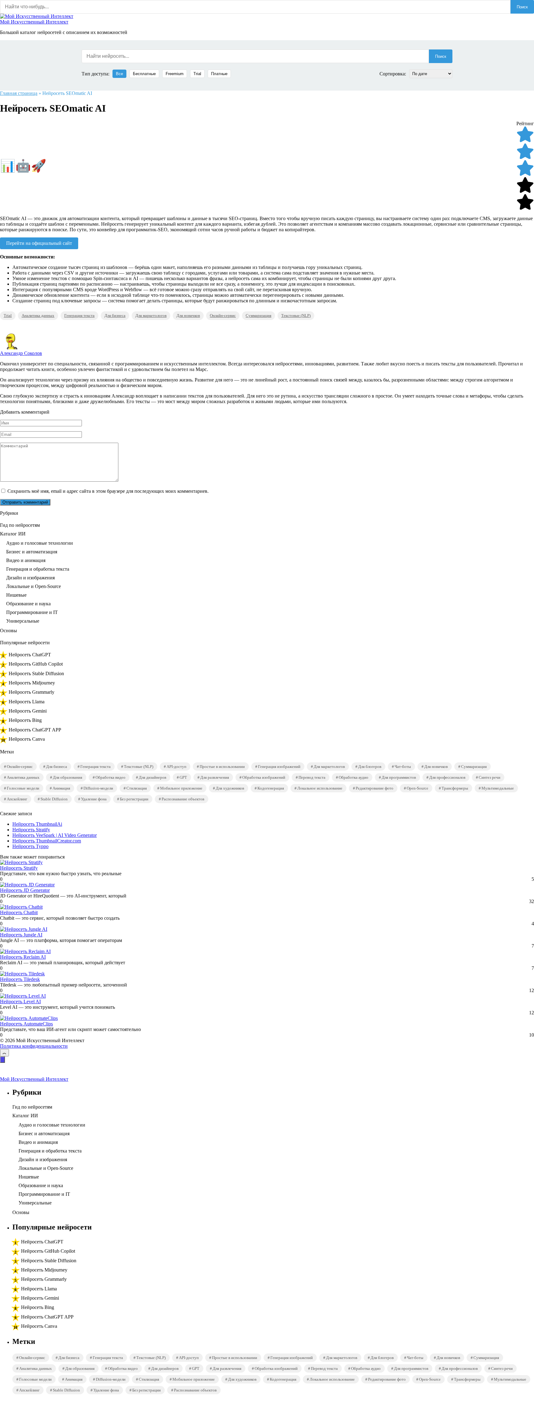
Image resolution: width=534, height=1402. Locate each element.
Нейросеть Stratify (31, 829)
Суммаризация (258, 315)
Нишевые (16, 595)
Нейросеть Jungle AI (21, 934)
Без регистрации (134, 799)
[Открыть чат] (2, 1059)
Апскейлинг (17, 799)
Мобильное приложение (181, 788)
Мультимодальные (497, 788)
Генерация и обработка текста (37, 569)
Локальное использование (319, 788)
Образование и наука (28, 603)
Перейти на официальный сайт (39, 243)
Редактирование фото (374, 788)
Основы (8, 630)
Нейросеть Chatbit (19, 912)
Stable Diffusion (54, 799)
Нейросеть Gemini (28, 711)
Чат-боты (403, 766)
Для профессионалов (447, 777)
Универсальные (22, 621)
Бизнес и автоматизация (31, 551)
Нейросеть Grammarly (31, 692)
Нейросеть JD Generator (25, 890)
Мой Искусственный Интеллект (34, 21)
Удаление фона (94, 799)
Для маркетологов (151, 315)
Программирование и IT (32, 612)
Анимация (61, 788)
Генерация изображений (279, 766)
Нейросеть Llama (26, 701)
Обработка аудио (353, 777)
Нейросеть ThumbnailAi (37, 824)
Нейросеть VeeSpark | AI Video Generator (54, 835)
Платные (219, 73)
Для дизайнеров (152, 777)
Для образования (67, 777)
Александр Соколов (21, 353)
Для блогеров (369, 766)
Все (119, 73)
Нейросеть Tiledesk (20, 979)
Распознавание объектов (183, 799)
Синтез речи (489, 777)
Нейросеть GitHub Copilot (36, 664)
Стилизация (136, 788)
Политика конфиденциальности (34, 1046)
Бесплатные (144, 73)
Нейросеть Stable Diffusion (36, 673)
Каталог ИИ (13, 533)
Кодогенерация (270, 788)
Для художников (230, 788)
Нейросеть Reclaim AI (23, 957)
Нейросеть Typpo (30, 846)
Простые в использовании (222, 766)
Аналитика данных (38, 315)
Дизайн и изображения (30, 577)
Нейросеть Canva (27, 739)
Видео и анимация (25, 560)
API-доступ (176, 766)
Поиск (522, 7)
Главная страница (18, 93)
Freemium (175, 73)
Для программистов (399, 777)
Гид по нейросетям (20, 525)
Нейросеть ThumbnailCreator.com (46, 840)
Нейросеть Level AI (20, 1001)
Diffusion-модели (98, 788)
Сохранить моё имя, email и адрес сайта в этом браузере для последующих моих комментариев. (108, 491)
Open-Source (417, 788)
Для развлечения (214, 777)
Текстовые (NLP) (296, 315)
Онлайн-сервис (223, 315)
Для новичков (188, 315)
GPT (183, 777)
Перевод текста (312, 777)
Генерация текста (79, 315)
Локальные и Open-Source (33, 586)
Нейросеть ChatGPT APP (35, 729)
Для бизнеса (114, 315)
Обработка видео (110, 777)
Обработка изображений (263, 777)
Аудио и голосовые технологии (39, 543)
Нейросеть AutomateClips (26, 1023)
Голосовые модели (23, 788)
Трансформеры (455, 788)
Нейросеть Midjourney (32, 682)
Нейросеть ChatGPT (30, 654)
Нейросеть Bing (25, 720)
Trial (197, 73)
